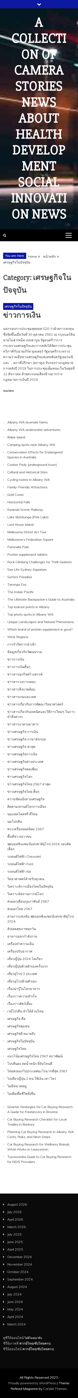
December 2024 (19, 1257)
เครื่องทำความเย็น (20, 944)
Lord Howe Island (20, 524)
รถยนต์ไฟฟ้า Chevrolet (24, 856)
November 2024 (19, 1264)
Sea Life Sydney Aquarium (27, 569)
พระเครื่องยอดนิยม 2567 (25, 829)
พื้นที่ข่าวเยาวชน (19, 836)
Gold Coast (15, 494)
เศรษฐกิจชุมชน (18, 1026)
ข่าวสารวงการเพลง (21, 682)
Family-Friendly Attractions (27, 487)
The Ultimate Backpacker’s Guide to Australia (40, 599)
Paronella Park (18, 547)
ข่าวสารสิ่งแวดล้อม (21, 689)
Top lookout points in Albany (28, 607)
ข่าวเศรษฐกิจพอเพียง (22, 769)
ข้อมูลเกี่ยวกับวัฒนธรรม (24, 652)
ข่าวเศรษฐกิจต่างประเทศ (25, 762)
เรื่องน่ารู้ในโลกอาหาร (23, 989)
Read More (8, 390)
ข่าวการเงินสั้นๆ (18, 667)
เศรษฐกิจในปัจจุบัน (18, 306)
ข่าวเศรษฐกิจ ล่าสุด (21, 747)
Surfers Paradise (19, 577)
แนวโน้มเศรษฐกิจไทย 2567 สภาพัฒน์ (35, 1056)
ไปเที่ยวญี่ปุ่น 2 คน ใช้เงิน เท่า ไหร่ (31, 1078)
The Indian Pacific (20, 592)
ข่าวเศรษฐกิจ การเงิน (22, 732)
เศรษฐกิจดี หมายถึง (21, 1034)
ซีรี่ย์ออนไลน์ (12, 1349)
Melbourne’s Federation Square (30, 539)
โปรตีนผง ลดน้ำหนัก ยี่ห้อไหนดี (29, 1063)
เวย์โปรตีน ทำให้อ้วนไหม (25, 1011)
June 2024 (15, 1302)
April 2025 (15, 1249)
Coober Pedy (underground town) (32, 465)
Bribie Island (16, 437)
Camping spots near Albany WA (31, 445)
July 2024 (14, 1294)
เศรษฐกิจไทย (16, 1049)
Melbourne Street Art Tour (26, 532)
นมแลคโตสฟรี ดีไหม (22, 814)
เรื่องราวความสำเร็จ (22, 996)
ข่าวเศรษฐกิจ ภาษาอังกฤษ (26, 739)
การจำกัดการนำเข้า (21, 644)
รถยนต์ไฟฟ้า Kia (19, 871)
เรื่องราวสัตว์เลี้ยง (19, 1004)
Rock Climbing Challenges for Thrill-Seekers (39, 562)
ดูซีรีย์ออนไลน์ (13, 1338)
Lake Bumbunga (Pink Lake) (28, 517)
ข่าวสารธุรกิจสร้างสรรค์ (25, 674)
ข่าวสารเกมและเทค (21, 697)
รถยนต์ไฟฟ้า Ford (20, 864)
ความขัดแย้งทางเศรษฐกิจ (26, 799)
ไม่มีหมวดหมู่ (17, 1086)
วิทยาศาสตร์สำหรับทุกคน (25, 879)
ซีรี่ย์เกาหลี (11, 1343)
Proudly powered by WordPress (32, 1383)
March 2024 (16, 1324)
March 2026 (16, 1227)
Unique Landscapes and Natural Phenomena (40, 622)
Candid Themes (55, 1389)
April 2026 (15, 1219)
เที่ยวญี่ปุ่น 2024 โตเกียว (24, 959)
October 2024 (17, 1272)
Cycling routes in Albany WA (28, 480)
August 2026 (17, 1204)
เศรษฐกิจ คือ (16, 1019)
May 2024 (15, 1309)
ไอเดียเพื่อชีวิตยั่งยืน (21, 1093)
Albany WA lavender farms (27, 422)
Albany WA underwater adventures (34, 430)
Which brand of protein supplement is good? (40, 629)
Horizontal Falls (18, 502)
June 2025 (15, 1242)
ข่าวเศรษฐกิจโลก (19, 776)
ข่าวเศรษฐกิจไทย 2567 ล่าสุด (28, 784)
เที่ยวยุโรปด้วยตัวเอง (22, 981)
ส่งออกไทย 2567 (19, 909)
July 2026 (14, 1212)
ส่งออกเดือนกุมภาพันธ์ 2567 (28, 901)
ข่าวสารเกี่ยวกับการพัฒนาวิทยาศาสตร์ (35, 704)
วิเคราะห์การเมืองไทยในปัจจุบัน (30, 886)
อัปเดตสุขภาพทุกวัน (21, 929)
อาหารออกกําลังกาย (22, 936)
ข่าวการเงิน (22, 315)
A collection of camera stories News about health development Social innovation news (39, 118)
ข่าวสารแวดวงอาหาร (23, 724)
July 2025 (14, 1234)
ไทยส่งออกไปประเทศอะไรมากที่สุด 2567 (37, 1071)
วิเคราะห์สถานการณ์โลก (25, 894)
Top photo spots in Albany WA (30, 614)
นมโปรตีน (14, 821)
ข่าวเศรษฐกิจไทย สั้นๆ (23, 791)
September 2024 (20, 1279)
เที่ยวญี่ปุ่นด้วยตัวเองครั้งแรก (27, 966)
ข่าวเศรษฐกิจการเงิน (22, 754)
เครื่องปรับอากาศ (19, 951)
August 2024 (17, 1287)
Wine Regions (17, 637)
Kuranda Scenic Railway (25, 509)
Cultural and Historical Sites (27, 472)
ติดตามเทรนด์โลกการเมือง (26, 806)
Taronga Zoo (16, 584)
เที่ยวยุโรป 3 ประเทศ (22, 974)
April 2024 (15, 1317)
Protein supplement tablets (27, 554)
